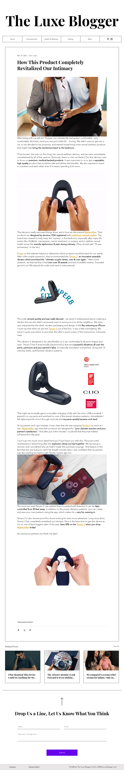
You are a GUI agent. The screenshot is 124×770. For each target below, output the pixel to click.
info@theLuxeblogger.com (107, 767)
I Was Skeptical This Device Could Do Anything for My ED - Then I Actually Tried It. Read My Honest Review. (22, 676)
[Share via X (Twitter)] (24, 630)
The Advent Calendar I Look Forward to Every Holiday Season (61, 676)
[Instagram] (111, 39)
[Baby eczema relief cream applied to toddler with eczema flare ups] (101, 660)
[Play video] (62, 560)
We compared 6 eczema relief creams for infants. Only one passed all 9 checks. (101, 676)
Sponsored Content (25, 622)
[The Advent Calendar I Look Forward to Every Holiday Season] (62, 660)
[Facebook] (108, 39)
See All (116, 646)
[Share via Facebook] (18, 630)
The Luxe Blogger (62, 20)
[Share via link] (30, 630)
